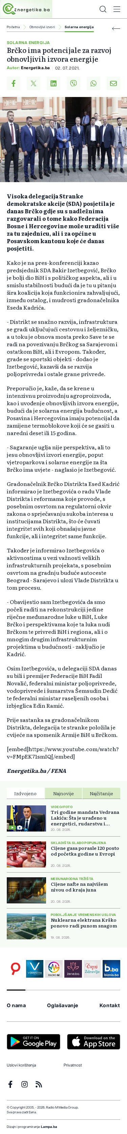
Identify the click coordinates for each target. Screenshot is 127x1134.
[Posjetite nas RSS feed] (38, 1084)
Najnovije (63, 793)
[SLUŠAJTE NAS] (54, 969)
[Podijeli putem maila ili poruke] (113, 83)
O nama (16, 1005)
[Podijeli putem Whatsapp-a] (93, 83)
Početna (13, 27)
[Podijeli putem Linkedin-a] (53, 83)
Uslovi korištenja (21, 1065)
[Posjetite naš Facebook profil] (10, 1084)
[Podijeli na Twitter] (33, 83)
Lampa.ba (49, 1127)
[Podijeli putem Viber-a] (73, 83)
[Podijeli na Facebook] (13, 83)
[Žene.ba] (73, 969)
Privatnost (73, 1065)
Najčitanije (101, 793)
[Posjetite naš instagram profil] (24, 1084)
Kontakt (110, 1005)
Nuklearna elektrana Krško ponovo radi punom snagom (84, 922)
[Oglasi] (15, 969)
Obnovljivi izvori (42, 27)
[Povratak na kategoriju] (116, 29)
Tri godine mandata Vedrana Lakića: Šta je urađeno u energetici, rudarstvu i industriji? (85, 817)
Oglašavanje (62, 1005)
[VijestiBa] (35, 969)
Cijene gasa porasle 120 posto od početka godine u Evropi (85, 851)
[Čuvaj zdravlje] (92, 969)
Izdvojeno (25, 793)
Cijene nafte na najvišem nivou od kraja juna (79, 887)
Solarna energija (79, 27)
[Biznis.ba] (111, 969)
